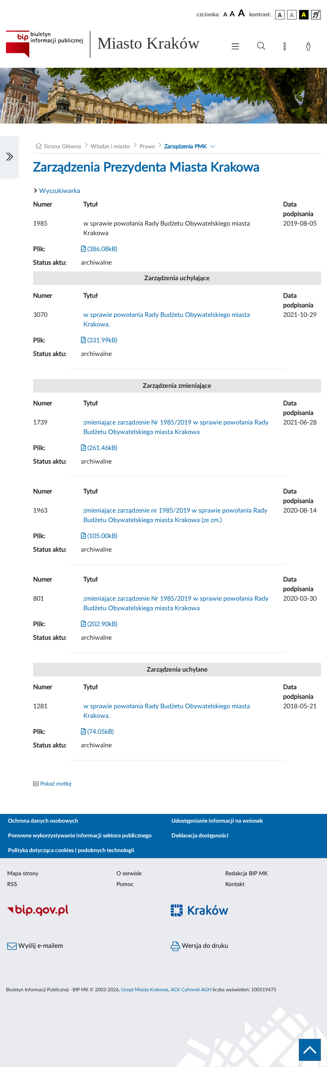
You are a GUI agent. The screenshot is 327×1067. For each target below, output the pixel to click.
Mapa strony (22, 873)
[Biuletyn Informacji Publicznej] (82, 915)
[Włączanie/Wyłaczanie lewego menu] (9, 157)
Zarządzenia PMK (185, 146)
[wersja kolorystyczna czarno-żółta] (304, 15)
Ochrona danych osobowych (43, 821)
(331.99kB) (101, 340)
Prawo (147, 146)
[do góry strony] (310, 1050)
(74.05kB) (100, 732)
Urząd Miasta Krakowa (144, 989)
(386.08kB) (101, 249)
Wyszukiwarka (59, 191)
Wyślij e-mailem (40, 946)
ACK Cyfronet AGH (191, 989)
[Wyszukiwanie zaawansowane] (261, 46)
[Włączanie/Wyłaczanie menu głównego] (235, 47)
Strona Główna (62, 146)
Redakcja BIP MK (246, 873)
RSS (12, 884)
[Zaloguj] (309, 48)
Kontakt (234, 884)
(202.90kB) (101, 624)
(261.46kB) (101, 448)
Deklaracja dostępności (200, 836)
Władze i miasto (110, 146)
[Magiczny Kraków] (245, 915)
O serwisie (129, 873)
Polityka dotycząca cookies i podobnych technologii (71, 850)
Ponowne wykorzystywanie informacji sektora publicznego (80, 836)
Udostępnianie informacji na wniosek (217, 821)
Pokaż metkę (55, 784)
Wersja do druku (204, 946)
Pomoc (125, 884)
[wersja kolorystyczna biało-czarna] (292, 15)
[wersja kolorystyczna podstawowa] (280, 15)
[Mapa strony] (286, 48)
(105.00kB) (101, 536)
